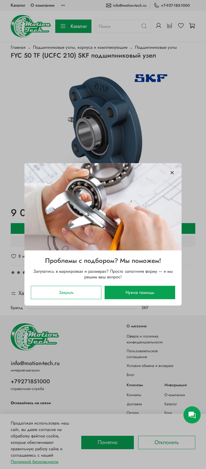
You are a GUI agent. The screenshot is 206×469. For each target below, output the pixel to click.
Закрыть (66, 293)
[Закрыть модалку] (172, 173)
